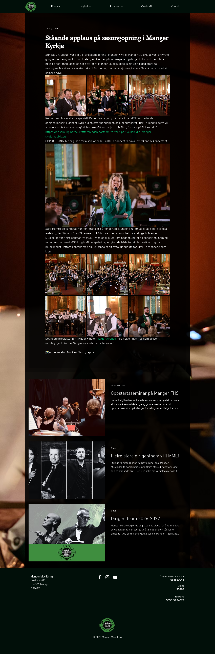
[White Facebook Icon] (99, 577)
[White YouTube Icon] (115, 577)
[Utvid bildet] (65, 95)
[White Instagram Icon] (107, 577)
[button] (116, 6)
